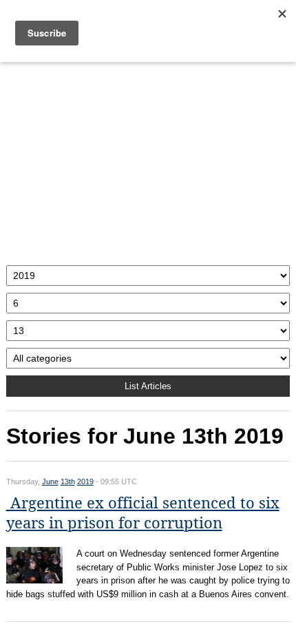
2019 (85, 481)
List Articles (148, 386)
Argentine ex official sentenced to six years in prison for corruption (142, 513)
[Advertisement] (148, 160)
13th (68, 481)
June (50, 481)
